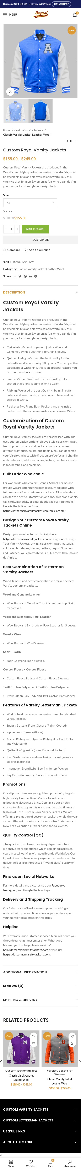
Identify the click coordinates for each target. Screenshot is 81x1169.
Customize (40, 239)
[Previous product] (67, 141)
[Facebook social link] (15, 276)
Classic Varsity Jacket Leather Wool (26, 134)
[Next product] (76, 141)
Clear (9, 211)
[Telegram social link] (35, 276)
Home (7, 130)
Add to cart (35, 229)
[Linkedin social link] (30, 276)
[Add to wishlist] (33, 1036)
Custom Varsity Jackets (29, 130)
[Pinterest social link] (25, 276)
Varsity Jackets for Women (60, 1072)
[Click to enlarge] (10, 91)
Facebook (58, 885)
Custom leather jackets (21, 1070)
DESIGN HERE (61, 4)
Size (6, 195)
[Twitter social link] (20, 276)
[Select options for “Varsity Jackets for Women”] (72, 1043)
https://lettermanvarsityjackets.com (26, 954)
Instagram (9, 890)
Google (28, 890)
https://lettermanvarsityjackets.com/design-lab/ (34, 539)
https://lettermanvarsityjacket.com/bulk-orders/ (34, 510)
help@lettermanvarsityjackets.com (25, 950)
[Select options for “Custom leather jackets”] (33, 1043)
